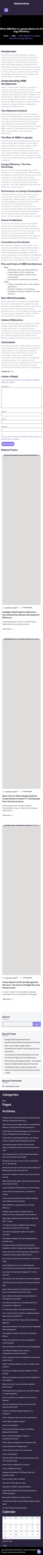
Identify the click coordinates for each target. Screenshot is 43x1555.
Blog (14, 36)
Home (6, 36)
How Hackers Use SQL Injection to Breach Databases (21, 1279)
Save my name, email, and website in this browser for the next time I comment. (21, 438)
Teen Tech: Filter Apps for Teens (14, 1483)
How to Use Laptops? (9, 1454)
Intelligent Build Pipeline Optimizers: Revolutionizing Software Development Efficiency (21, 615)
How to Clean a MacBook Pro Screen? (16, 1465)
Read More (7, 629)
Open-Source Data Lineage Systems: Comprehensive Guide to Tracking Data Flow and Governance (21, 799)
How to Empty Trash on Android (13, 1479)
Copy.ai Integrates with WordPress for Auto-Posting (20, 1188)
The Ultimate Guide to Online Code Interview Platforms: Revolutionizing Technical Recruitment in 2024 (22, 1070)
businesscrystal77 (11, 608)
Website (4, 427)
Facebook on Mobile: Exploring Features (16, 1487)
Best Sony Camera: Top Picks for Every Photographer (21, 1347)
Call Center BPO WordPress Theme (14, 1550)
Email (4, 419)
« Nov (4, 1545)
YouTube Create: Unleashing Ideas (14, 1508)
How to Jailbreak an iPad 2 (11, 1468)
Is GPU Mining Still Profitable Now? (14, 1446)
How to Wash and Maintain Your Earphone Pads (19, 1442)
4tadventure (21, 3)
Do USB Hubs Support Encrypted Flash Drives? (19, 1309)
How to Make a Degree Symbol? (13, 1421)
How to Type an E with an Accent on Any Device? (19, 1418)
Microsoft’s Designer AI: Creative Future (16, 1497)
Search (6, 1017)
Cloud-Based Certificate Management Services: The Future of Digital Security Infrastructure (21, 985)
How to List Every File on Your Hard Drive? (17, 1450)
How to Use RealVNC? (10, 1425)
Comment (5, 386)
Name (4, 411)
